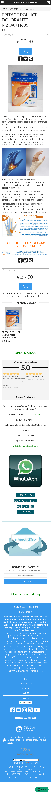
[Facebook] (12, 711)
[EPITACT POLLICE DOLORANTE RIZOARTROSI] (25, 88)
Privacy (25, 698)
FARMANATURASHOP (25, 2)
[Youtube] (37, 711)
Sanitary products (27, 9)
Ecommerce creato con (25, 777)
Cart (24, 693)
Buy (25, 51)
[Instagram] (24, 711)
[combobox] (25, 34)
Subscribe (25, 581)
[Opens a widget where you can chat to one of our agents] (42, 790)
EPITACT (39, 296)
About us (25, 688)
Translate (33, 762)
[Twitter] (18, 711)
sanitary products (23, 296)
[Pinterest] (30, 711)
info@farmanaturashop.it (34, 774)
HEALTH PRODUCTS (10, 9)
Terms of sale (25, 683)
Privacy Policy (26, 702)
